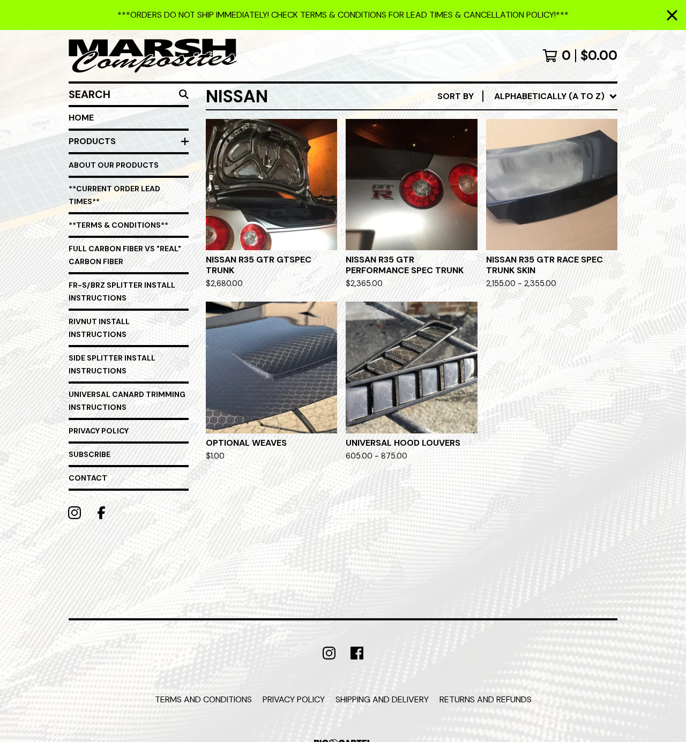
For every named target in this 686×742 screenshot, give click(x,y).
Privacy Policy (99, 431)
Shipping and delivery (382, 699)
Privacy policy (294, 699)
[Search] (184, 94)
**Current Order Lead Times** (114, 195)
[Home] (153, 56)
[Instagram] (74, 512)
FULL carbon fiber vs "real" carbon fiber (125, 255)
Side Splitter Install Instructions (112, 364)
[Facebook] (101, 512)
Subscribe (89, 454)
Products (92, 141)
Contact (88, 478)
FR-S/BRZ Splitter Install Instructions (122, 291)
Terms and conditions (203, 699)
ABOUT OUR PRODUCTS (114, 165)
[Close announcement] (672, 15)
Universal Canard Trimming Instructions (127, 400)
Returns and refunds (485, 699)
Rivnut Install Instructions (99, 328)
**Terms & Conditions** (118, 225)
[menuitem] (527, 96)
